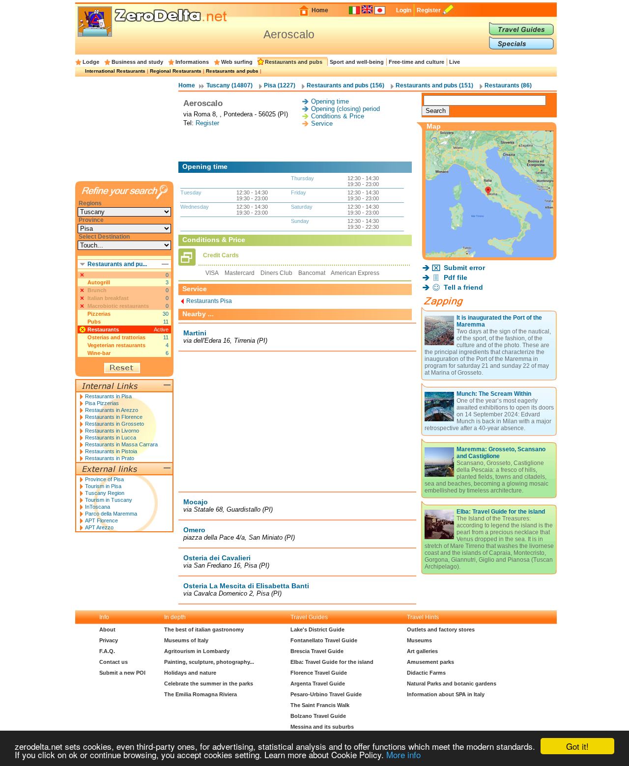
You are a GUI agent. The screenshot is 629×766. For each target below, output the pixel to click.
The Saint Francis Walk (319, 705)
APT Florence (101, 520)
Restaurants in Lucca (110, 437)
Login (403, 10)
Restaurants (103, 329)
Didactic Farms (426, 673)
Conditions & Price (337, 116)
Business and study (137, 62)
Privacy (108, 640)
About (107, 629)
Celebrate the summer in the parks (208, 683)
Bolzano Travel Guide (318, 716)
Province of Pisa (104, 479)
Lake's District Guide (317, 629)
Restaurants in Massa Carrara (121, 444)
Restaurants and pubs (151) (434, 85)
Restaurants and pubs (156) (345, 85)
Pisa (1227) (279, 85)
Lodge (91, 62)
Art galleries (422, 651)
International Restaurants (115, 71)
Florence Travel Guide (318, 673)
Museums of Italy (186, 640)
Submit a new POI (122, 673)
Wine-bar (99, 353)
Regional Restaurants (175, 71)
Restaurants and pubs (293, 62)
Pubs (94, 322)
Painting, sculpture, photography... (209, 662)
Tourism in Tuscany (108, 500)
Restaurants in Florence (114, 417)
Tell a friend (463, 287)
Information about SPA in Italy (446, 694)
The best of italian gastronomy (204, 629)
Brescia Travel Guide (316, 651)
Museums (419, 640)
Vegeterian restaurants (116, 345)
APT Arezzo (99, 527)
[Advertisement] (297, 144)
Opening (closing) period (345, 108)
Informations (192, 62)
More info (403, 754)
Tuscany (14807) (229, 85)
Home (320, 10)
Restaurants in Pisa (108, 396)
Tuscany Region (104, 493)
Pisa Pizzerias (102, 403)
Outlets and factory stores (441, 629)
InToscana (97, 507)
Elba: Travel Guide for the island (501, 511)
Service (322, 123)
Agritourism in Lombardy (196, 651)
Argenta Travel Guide (317, 683)
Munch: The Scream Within (494, 393)
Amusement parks (430, 662)
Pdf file (455, 277)
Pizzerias (99, 314)
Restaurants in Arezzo (111, 410)
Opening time (330, 101)
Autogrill (98, 282)
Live (454, 62)
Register (429, 10)
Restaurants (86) (508, 85)
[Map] (489, 254)
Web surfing (237, 62)
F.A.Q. (107, 651)
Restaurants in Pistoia (111, 451)
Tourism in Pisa (103, 486)
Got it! (577, 746)
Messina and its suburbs (322, 727)
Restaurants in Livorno (112, 431)
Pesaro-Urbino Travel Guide (326, 694)
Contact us (113, 662)
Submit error (464, 268)
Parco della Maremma (111, 514)
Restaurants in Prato (109, 458)
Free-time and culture (416, 62)
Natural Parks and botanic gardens (451, 683)
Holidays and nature (190, 673)
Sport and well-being (357, 62)
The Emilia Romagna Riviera (200, 694)
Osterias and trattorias (116, 337)
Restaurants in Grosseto (114, 424)
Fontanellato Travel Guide (323, 640)
